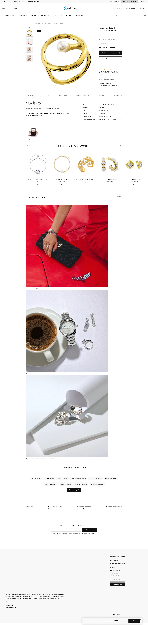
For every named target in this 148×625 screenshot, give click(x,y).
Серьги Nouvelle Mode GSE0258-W (134, 180)
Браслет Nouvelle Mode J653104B (62, 180)
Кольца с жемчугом (95, 478)
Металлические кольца (79, 478)
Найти (145, 15)
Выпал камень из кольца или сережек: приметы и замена (42, 374)
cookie (116, 620)
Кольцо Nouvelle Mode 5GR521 (86, 179)
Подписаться (89, 530)
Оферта (7, 602)
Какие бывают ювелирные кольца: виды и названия (41, 459)
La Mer (44, 23)
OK (134, 621)
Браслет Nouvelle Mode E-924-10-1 (38, 180)
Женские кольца (49, 478)
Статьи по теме (36, 197)
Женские (49, 23)
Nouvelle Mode (36, 23)
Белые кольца (36, 478)
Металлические (58, 23)
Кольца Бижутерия (110, 478)
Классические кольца (97, 484)
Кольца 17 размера (65, 484)
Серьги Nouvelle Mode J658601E (110, 180)
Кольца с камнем (63, 478)
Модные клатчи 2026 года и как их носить (38, 289)
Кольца (28, 23)
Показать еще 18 (74, 490)
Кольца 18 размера (81, 484)
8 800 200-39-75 (7, 1)
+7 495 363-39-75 (19, 1)
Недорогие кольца (50, 484)
